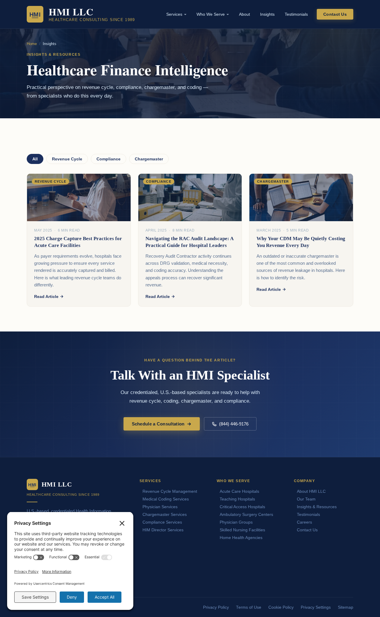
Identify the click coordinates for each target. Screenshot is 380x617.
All (35, 159)
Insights (267, 14)
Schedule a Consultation (158, 423)
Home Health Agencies (241, 537)
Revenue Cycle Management (169, 491)
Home (32, 44)
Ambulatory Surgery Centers (246, 514)
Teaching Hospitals (237, 499)
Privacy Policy (216, 607)
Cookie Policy (281, 607)
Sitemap (345, 607)
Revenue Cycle (67, 159)
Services (174, 14)
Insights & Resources (317, 506)
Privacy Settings (316, 607)
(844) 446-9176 (233, 423)
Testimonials (296, 14)
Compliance (108, 159)
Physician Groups (236, 522)
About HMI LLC (311, 491)
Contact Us (335, 14)
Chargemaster (149, 159)
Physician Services (160, 506)
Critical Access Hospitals (242, 506)
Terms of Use (248, 607)
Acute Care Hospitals (239, 491)
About (244, 14)
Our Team (306, 499)
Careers (304, 522)
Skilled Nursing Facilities (242, 529)
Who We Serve (211, 14)
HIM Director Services (162, 529)
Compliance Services (162, 522)
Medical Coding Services (165, 499)
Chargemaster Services (164, 514)
